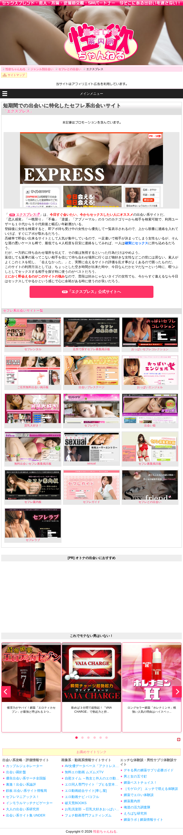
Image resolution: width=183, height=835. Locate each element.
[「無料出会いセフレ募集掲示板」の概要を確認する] (33, 446)
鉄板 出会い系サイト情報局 (26, 790)
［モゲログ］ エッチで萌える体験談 (151, 789)
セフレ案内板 (32, 502)
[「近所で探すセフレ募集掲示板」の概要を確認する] (91, 332)
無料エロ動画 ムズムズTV (84, 772)
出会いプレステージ (91, 387)
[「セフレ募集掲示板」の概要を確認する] (150, 446)
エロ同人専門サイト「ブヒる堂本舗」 (92, 784)
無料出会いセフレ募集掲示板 (32, 463)
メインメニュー (91, 93)
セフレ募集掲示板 (149, 463)
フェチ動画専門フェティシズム (88, 815)
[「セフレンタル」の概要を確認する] (33, 332)
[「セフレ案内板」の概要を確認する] (33, 485)
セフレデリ (91, 425)
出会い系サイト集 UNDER (25, 815)
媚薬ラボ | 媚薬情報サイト (143, 819)
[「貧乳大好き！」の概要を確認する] (33, 408)
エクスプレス (26, 214)
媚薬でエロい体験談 (139, 795)
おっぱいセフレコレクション (149, 349)
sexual (91, 463)
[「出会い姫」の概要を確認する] (150, 408)
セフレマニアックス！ (22, 797)
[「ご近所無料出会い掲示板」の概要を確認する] (33, 370)
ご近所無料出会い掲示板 (33, 387)
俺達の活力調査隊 (137, 807)
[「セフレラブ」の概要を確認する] (33, 523)
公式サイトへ (94, 292)
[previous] (6, 691)
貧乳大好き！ (32, 425)
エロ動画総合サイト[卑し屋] (86, 790)
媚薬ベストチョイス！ (140, 782)
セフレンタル (32, 349)
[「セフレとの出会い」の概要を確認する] (150, 485)
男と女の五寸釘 (135, 776)
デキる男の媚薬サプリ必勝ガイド (149, 770)
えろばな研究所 (135, 813)
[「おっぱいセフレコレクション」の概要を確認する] (150, 332)
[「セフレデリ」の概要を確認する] (91, 408)
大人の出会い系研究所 (22, 809)
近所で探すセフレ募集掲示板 (91, 349)
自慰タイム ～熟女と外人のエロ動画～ (92, 778)
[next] (177, 691)
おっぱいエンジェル (150, 387)
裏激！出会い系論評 (21, 784)
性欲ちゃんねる (105, 831)
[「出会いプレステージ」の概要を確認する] (91, 370)
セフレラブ (33, 540)
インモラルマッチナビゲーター (29, 803)
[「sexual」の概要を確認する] (91, 446)
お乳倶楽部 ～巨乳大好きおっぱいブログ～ (92, 809)
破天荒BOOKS (75, 803)
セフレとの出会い (149, 502)
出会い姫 (150, 425)
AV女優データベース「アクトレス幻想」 (92, 766)
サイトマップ (16, 75)
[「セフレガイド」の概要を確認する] (91, 485)
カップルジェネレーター (24, 766)
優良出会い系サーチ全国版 (26, 778)
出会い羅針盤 (16, 772)
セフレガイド (91, 502)
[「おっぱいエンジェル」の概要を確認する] (150, 370)
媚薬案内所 (132, 801)
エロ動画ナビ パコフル (82, 797)
